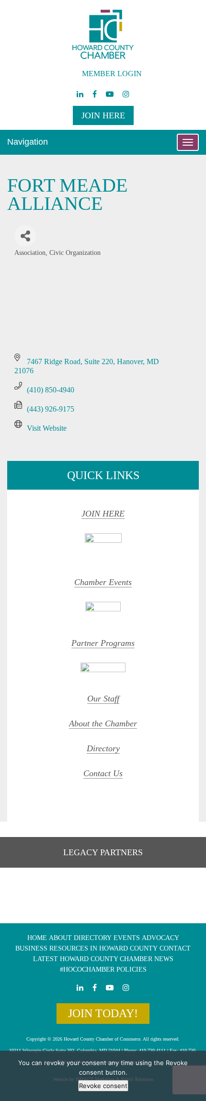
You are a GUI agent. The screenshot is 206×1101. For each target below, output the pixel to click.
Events (127, 937)
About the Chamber (103, 723)
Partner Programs (103, 643)
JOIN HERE (103, 513)
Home (37, 937)
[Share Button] (25, 236)
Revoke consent (103, 1086)
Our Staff (103, 698)
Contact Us (103, 773)
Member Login (112, 73)
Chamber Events (103, 582)
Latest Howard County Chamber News (103, 959)
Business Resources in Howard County (86, 948)
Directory (103, 748)
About (60, 937)
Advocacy (160, 937)
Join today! (103, 1013)
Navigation (27, 142)
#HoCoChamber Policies (103, 969)
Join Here (103, 115)
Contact (175, 948)
